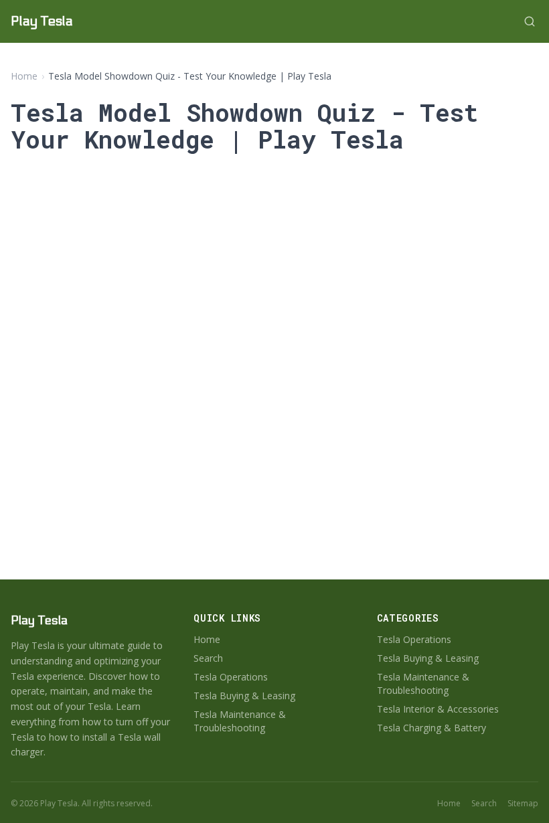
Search (208, 658)
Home (24, 76)
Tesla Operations (230, 676)
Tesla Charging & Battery (431, 727)
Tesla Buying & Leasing (244, 695)
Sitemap (522, 803)
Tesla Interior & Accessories (438, 709)
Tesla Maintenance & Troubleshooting (239, 721)
